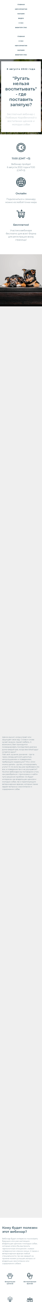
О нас (21, 23)
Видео (21, 18)
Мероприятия (21, 9)
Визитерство (21, 27)
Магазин (21, 14)
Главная (21, 4)
